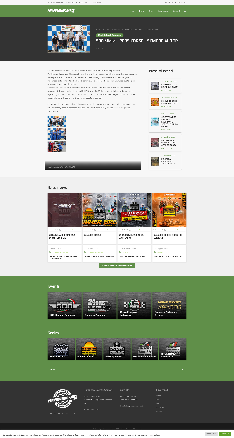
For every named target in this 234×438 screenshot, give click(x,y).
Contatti (159, 411)
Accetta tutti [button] (224, 434)
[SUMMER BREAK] (100, 210)
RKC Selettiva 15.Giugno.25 (168, 256)
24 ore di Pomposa (95, 315)
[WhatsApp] (181, 2)
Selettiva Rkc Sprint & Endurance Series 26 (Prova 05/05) (169, 122)
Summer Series (85, 356)
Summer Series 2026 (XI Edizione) (167, 236)
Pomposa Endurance (70, 230)
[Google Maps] (184, 2)
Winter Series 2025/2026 (132, 256)
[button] (185, 11)
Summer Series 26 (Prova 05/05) (169, 102)
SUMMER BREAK (92, 235)
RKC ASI (160, 252)
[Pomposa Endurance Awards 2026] (155, 161)
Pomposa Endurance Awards (166, 313)
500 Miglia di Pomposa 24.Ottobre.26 (62, 236)
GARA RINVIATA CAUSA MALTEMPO (131, 236)
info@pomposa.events (135, 406)
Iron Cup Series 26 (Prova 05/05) (169, 86)
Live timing (160, 407)
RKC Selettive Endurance (169, 355)
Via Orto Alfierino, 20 (92, 396)
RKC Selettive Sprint (144, 356)
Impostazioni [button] (211, 434)
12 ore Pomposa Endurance (128, 313)
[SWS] (178, 2)
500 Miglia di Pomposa (62, 315)
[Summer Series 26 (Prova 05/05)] (155, 102)
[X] (175, 2)
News (158, 399)
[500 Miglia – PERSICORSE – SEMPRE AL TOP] (69, 26)
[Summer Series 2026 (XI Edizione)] (169, 210)
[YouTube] (172, 2)
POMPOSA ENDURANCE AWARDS (99, 256)
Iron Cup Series (113, 356)
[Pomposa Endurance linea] (61, 11)
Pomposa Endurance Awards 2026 (168, 161)
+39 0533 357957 (130, 396)
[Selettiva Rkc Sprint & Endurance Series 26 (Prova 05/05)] (155, 122)
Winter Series (127, 252)
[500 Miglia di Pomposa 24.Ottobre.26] (65, 210)
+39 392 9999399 (130, 399)
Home (158, 395)
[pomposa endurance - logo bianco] (63, 399)
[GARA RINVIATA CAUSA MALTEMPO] (134, 210)
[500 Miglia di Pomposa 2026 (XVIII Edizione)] (155, 142)
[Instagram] (169, 2)
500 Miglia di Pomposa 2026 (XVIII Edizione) (168, 143)
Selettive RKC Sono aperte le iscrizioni (63, 257)
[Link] (166, 90)
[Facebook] (166, 2)
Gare (158, 403)
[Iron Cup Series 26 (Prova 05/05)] (155, 86)
